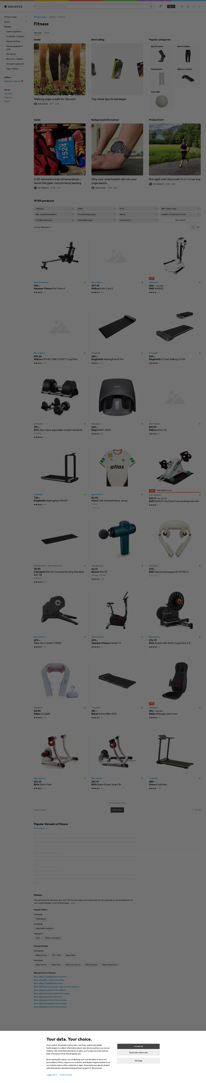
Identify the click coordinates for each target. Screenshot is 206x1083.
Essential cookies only (138, 1052)
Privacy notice (66, 1075)
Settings (138, 1061)
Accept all (138, 1046)
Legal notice (51, 1075)
